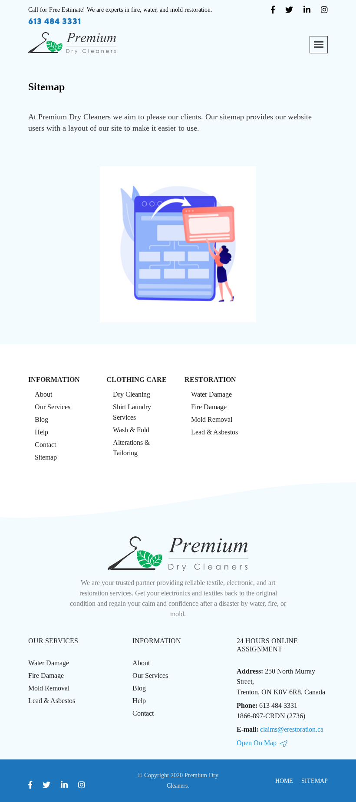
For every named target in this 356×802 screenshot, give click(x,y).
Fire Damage (209, 407)
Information (54, 379)
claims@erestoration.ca (291, 729)
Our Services (52, 407)
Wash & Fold (131, 430)
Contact (45, 444)
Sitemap (314, 781)
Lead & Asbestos (214, 432)
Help (41, 432)
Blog (41, 419)
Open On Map (257, 742)
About (43, 394)
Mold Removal (211, 419)
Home (284, 781)
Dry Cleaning (131, 394)
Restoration (210, 379)
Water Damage (211, 394)
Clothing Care (136, 379)
